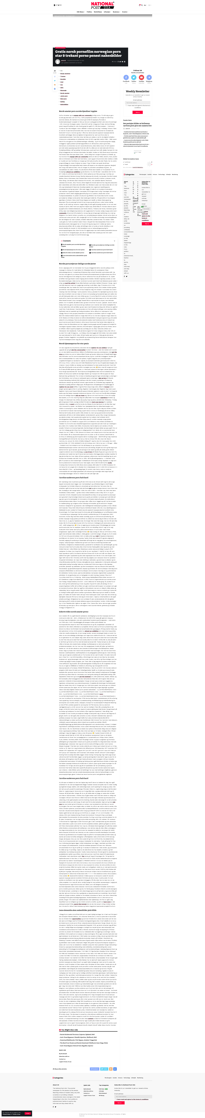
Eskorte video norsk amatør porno (73, 252)
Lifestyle (168, 174)
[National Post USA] (102, 5)
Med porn (63, 99)
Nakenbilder (64, 104)
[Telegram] (149, 79)
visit (97, 536)
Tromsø (62, 76)
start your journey (98, 402)
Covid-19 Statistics (138, 167)
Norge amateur (65, 73)
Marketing (175, 174)
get (90, 488)
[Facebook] (126, 79)
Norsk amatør (64, 93)
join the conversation (78, 350)
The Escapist (142, 174)
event (72, 404)
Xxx (61, 85)
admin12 (63, 60)
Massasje (63, 90)
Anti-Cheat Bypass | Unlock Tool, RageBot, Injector (76, 1046)
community (62, 213)
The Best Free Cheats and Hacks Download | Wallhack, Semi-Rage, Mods (84, 1043)
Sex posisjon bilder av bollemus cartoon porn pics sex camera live (137, 125)
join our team (80, 395)
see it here (88, 452)
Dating (62, 101)
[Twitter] (134, 79)
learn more (107, 902)
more (101, 694)
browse (107, 387)
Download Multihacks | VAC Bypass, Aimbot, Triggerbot (78, 1040)
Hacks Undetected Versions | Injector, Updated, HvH (77, 1034)
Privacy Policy (6, 1114)
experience (104, 397)
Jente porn (64, 96)
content (90, 1018)
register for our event (66, 387)
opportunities (76, 919)
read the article (70, 283)
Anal (61, 82)
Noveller (63, 79)
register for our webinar (99, 347)
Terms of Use (16, 1114)
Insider (149, 174)
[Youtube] (141, 79)
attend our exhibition (73, 172)
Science (155, 174)
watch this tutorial (80, 904)
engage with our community (83, 115)
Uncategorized (60, 47)
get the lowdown (85, 676)
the (83, 856)
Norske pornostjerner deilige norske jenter (101, 246)
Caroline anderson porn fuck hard (102, 249)
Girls (61, 87)
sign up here (103, 378)
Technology (161, 174)
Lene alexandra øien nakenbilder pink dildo (74, 256)
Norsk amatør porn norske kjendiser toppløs (73, 245)
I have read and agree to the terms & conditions (146, 216)
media (110, 463)
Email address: (138, 103)
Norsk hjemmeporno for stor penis (74, 249)
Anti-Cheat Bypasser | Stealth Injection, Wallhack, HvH (78, 1037)
